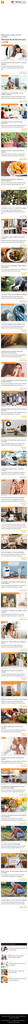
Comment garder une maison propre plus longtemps (12, 122)
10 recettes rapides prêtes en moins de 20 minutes (12, 727)
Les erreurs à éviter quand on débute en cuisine (13, 525)
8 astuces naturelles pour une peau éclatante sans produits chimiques (14, 380)
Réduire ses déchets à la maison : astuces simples (14, 699)
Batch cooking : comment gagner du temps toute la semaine (14, 872)
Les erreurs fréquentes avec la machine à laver (13, 324)
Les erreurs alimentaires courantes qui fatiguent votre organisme (14, 815)
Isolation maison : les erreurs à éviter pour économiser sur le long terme (12, 352)
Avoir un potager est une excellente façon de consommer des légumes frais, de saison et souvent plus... (13, 211)
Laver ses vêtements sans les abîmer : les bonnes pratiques (14, 63)
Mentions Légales (6, 1020)
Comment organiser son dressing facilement (13, 552)
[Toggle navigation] (2, 2)
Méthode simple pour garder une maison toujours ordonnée (14, 409)
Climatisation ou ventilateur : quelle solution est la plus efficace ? (14, 582)
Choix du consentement (14, 1022)
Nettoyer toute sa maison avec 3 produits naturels (12, 671)
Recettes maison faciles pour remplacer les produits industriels (12, 180)
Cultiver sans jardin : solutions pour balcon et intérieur (13, 151)
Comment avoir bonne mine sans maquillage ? (13, 497)
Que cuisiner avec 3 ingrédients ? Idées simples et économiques (14, 266)
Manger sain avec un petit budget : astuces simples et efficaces (12, 93)
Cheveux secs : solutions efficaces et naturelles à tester (14, 642)
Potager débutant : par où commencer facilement (14, 900)
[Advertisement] (14, 19)
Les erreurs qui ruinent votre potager (11, 844)
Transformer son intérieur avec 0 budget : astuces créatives (14, 611)
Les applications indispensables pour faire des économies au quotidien (13, 787)
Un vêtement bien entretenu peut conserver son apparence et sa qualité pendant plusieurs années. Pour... (12, 67)
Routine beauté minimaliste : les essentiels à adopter (13, 758)
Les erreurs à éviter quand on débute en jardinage (14, 294)
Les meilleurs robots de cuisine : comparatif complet (13, 469)
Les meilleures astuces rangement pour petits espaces (13, 237)
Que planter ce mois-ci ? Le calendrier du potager (14, 208)
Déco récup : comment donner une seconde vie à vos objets (14, 440)
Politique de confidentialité (18, 1020)
